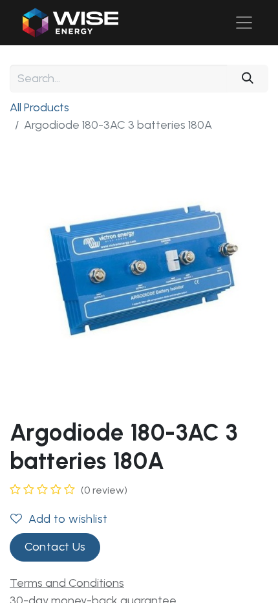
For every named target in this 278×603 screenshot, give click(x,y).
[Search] (247, 79)
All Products (39, 107)
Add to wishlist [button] (67, 519)
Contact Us (55, 547)
